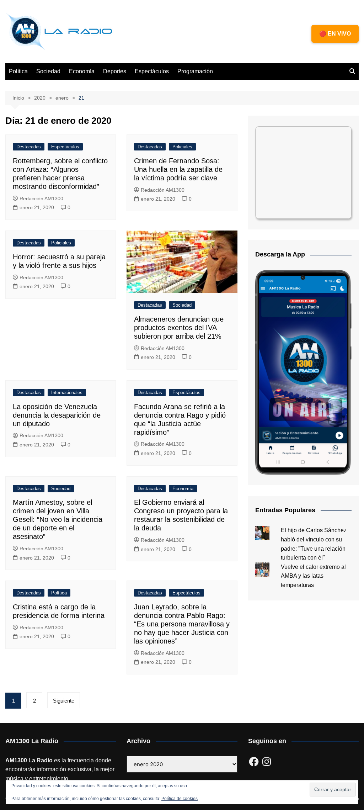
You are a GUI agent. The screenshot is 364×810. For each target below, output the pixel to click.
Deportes (114, 71)
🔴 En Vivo (335, 34)
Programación (195, 71)
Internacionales (66, 392)
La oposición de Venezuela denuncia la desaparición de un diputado (57, 415)
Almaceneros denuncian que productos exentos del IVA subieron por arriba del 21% (179, 327)
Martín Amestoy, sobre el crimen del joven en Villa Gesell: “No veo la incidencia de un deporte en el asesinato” (57, 519)
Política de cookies (179, 798)
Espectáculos (152, 71)
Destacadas (28, 146)
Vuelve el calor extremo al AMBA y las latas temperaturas (313, 576)
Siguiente (63, 701)
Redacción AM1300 (41, 198)
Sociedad (48, 71)
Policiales (182, 146)
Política (18, 71)
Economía (82, 71)
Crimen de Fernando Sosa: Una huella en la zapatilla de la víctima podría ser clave (178, 169)
